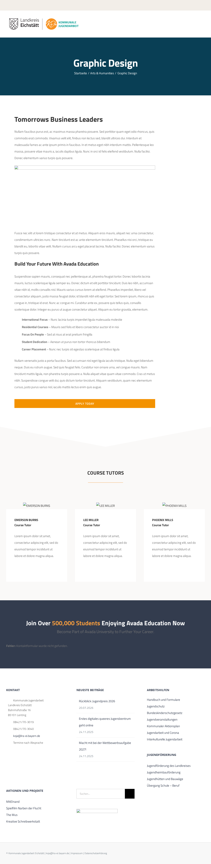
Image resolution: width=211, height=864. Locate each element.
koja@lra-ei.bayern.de (26, 736)
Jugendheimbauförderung (164, 772)
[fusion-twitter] (22, 569)
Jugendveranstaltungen (162, 719)
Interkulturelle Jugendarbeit (164, 739)
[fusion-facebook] (15, 569)
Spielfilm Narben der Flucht (23, 808)
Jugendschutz (156, 706)
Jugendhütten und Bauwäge (165, 779)
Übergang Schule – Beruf (163, 785)
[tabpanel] (84, 261)
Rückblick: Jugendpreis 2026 (97, 701)
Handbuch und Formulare (163, 699)
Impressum (77, 853)
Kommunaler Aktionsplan (163, 726)
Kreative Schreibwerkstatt (23, 821)
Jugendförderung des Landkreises (169, 765)
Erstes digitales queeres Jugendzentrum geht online (105, 722)
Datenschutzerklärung (95, 853)
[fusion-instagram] (29, 569)
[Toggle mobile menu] (203, 20)
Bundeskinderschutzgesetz (164, 712)
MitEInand (13, 801)
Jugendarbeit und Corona (163, 732)
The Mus (12, 814)
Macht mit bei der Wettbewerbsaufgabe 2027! (105, 746)
